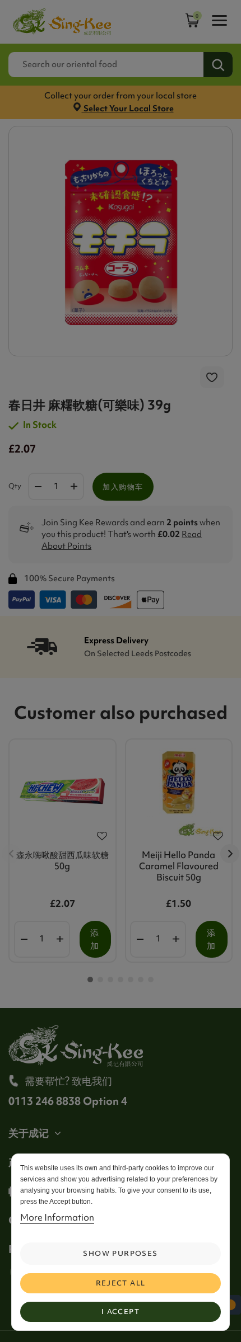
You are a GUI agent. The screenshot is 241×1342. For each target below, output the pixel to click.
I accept (120, 1311)
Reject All (121, 1283)
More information (57, 1217)
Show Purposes (120, 1253)
